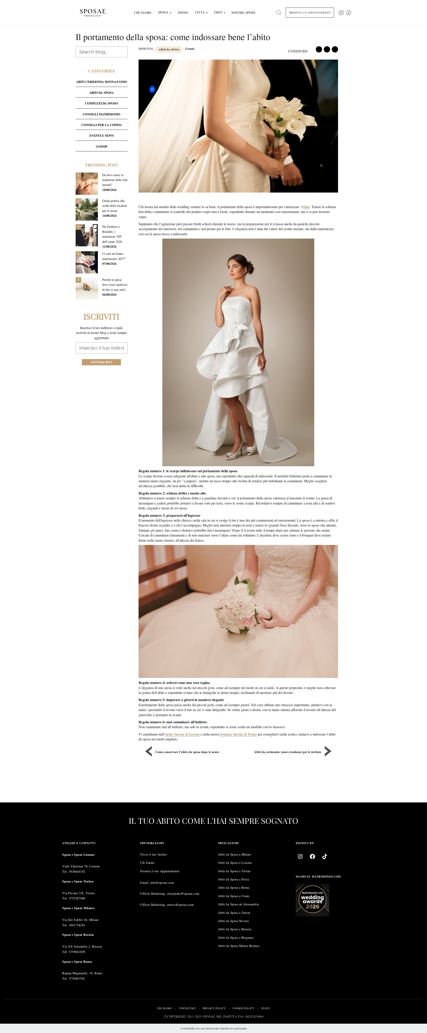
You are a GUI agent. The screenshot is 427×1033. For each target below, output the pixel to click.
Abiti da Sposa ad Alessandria (238, 904)
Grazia (189, 48)
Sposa (163, 12)
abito (306, 206)
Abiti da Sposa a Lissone (235, 862)
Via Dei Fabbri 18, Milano (80, 919)
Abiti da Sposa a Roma (233, 887)
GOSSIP (101, 146)
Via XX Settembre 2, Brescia (82, 946)
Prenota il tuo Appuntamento (160, 871)
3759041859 (77, 951)
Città (200, 12)
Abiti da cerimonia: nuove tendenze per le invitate (287, 752)
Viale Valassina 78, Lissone (81, 866)
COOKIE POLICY (243, 1008)
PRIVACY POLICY (214, 1008)
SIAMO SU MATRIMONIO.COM (318, 876)
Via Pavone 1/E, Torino (78, 893)
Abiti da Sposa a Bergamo (236, 937)
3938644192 (77, 871)
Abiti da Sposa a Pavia (233, 879)
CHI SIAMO (164, 1008)
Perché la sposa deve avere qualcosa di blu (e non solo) (114, 284)
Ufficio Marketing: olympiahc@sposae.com (169, 893)
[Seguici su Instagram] (341, 12)
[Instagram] (300, 856)
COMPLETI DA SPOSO (101, 103)
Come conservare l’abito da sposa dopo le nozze (187, 752)
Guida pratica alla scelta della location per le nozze (114, 206)
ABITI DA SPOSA (169, 49)
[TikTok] (324, 856)
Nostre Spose (244, 12)
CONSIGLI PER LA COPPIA (101, 125)
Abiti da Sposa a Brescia (234, 929)
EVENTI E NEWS (101, 135)
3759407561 (77, 978)
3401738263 (77, 925)
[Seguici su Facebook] (348, 12)
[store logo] (96, 12)
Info (218, 12)
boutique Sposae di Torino (238, 734)
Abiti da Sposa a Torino (234, 871)
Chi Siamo (142, 12)
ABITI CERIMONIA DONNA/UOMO (101, 81)
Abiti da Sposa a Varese (234, 912)
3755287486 (77, 898)
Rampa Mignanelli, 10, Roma (82, 973)
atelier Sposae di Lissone (182, 734)
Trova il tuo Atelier (153, 854)
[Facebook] (312, 856)
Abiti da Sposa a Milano (234, 854)
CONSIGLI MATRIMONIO (101, 114)
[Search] (278, 12)
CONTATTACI (187, 1008)
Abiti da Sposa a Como (234, 896)
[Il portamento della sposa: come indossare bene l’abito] (238, 127)
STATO (265, 1008)
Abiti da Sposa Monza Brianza (238, 946)
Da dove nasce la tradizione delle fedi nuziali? (114, 180)
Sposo (183, 12)
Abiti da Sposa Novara (233, 921)
